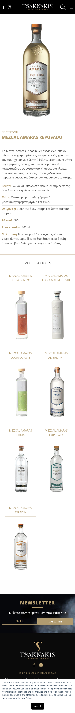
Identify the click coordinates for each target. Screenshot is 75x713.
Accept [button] (37, 706)
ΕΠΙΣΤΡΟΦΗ (10, 132)
